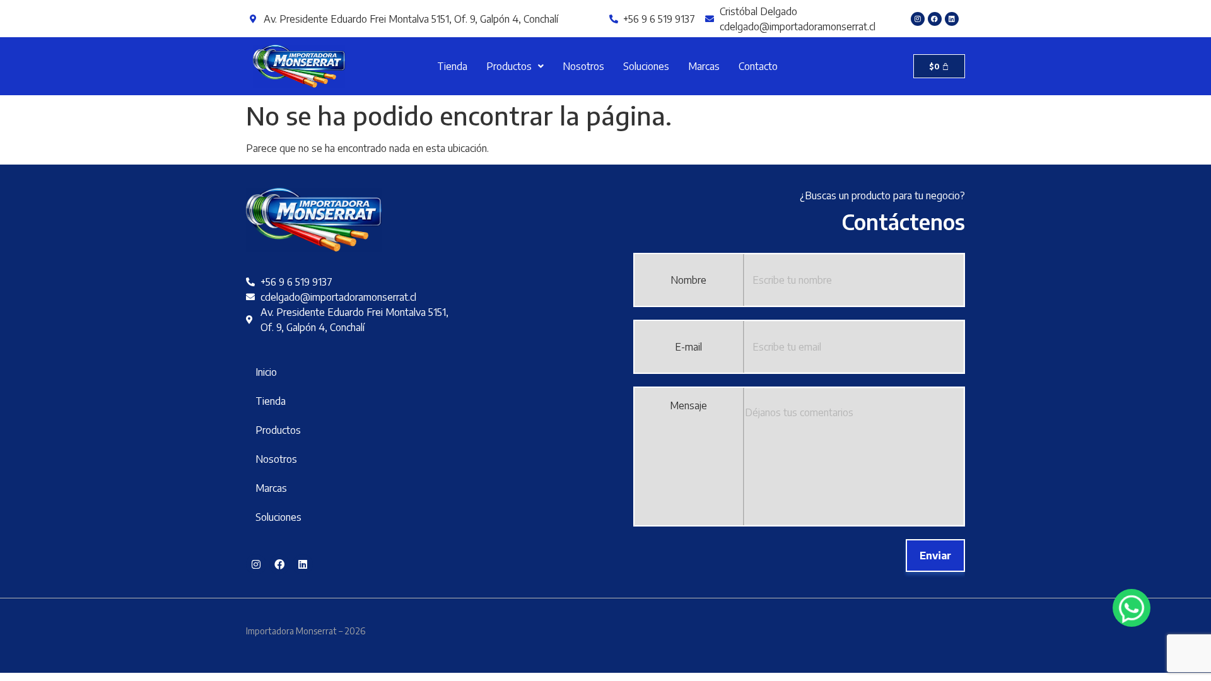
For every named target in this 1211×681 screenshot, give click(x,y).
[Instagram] (918, 19)
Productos (509, 66)
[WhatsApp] (1131, 608)
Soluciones (646, 66)
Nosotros (583, 66)
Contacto (758, 66)
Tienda (452, 66)
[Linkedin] (952, 19)
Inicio (266, 372)
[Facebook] (935, 19)
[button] (515, 66)
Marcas (704, 66)
